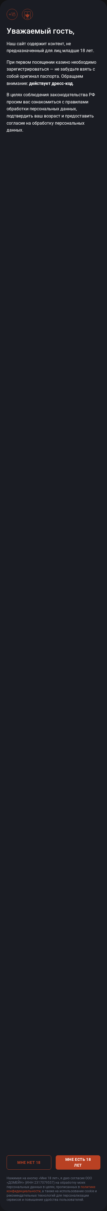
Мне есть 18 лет (78, 1162)
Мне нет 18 (29, 1162)
